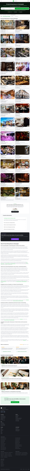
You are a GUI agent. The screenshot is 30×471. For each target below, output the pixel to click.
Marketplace (17, 416)
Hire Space (24, 340)
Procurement (2, 422)
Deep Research (17, 415)
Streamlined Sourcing (3, 416)
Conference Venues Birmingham (24, 453)
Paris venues (2, 461)
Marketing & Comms (3, 425)
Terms (26, 469)
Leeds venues (9, 453)
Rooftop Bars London (17, 441)
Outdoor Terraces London (3, 449)
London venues (2, 452)
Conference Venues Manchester (18, 452)
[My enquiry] (28, 1)
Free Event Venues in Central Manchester (10, 263)
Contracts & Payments (3, 417)
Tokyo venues (2, 463)
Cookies (28, 469)
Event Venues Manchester (24, 452)
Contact (1, 432)
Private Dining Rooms (3, 281)
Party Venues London (17, 440)
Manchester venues (6, 452)
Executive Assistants (3, 424)
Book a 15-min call (15, 211)
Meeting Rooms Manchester (18, 453)
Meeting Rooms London (17, 442)
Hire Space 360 (2, 415)
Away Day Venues (2, 442)
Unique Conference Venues (3, 448)
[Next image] (14, 24)
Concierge (17, 417)
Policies (1, 433)
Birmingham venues (11, 452)
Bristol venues (6, 453)
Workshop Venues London (17, 448)
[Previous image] (1, 24)
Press (1, 431)
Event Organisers (2, 423)
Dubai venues (2, 462)
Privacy (24, 469)
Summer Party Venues (3, 440)
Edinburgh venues (2, 453)
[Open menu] (1, 1)
